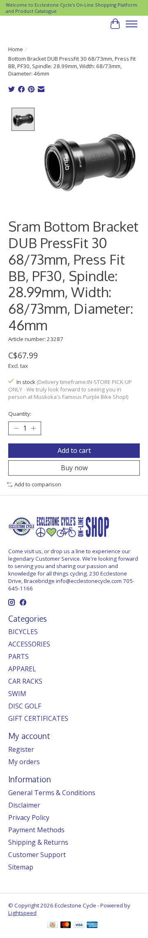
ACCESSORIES (29, 644)
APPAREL (22, 668)
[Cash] (52, 925)
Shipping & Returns (38, 842)
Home (15, 49)
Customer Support (37, 854)
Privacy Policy (28, 817)
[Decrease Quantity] (16, 428)
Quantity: (19, 413)
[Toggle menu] (131, 24)
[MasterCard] (65, 925)
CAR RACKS (25, 681)
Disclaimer (24, 805)
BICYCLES (23, 631)
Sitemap (20, 867)
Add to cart (74, 450)
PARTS (18, 656)
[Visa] (79, 925)
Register (21, 749)
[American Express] (92, 925)
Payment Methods (36, 829)
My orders (24, 761)
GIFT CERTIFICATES (38, 718)
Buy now (74, 467)
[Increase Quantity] (33, 428)
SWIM (17, 693)
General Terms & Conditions (51, 792)
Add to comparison (37, 484)
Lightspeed (22, 913)
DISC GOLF (24, 706)
